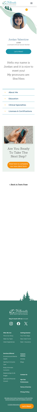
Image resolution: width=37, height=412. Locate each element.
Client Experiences (9, 342)
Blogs (22, 362)
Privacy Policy (24, 392)
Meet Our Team (8, 339)
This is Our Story (8, 336)
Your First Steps (25, 336)
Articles (22, 359)
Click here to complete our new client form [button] (18, 165)
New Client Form (25, 339)
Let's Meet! (18, 51)
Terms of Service (25, 387)
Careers (22, 354)
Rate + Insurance (25, 342)
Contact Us (23, 374)
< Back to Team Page (18, 184)
